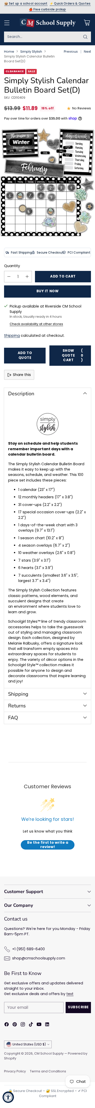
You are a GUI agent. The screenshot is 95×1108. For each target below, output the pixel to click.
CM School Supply (49, 1053)
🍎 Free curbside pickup (47, 9)
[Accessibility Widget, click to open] (8, 1097)
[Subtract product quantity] (8, 276)
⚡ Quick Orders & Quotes (70, 4)
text (69, 993)
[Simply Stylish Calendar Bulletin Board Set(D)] (47, 182)
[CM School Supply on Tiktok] (31, 1025)
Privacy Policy (15, 1071)
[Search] (85, 37)
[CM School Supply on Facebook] (7, 1025)
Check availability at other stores (36, 324)
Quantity (12, 265)
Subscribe (78, 1007)
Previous (71, 51)
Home (9, 51)
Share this (22, 374)
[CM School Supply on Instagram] (23, 1025)
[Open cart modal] (87, 22)
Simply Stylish (31, 51)
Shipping (12, 335)
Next (87, 51)
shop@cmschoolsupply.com (38, 958)
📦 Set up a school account (26, 4)
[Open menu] (7, 22)
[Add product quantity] (27, 276)
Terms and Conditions (48, 1071)
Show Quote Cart (72, 355)
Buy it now (47, 291)
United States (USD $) (29, 1044)
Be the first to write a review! (47, 845)
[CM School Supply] (47, 23)
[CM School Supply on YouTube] (39, 1025)
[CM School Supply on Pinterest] (15, 1025)
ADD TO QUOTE (25, 355)
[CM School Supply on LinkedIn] (47, 1025)
